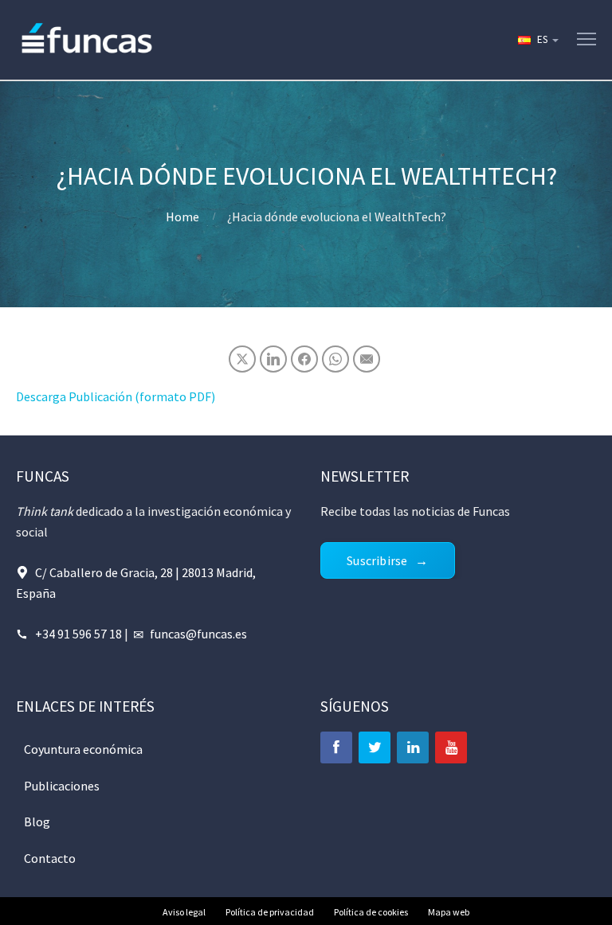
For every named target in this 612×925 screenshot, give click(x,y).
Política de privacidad (270, 912)
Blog (37, 821)
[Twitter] (374, 747)
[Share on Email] (366, 359)
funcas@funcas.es (198, 634)
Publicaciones (62, 786)
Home (182, 216)
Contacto (50, 858)
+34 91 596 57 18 (78, 634)
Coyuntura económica (83, 749)
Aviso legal (184, 912)
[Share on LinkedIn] (273, 359)
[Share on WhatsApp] (335, 359)
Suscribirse (377, 560)
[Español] (537, 39)
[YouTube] (451, 747)
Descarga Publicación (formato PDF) (115, 396)
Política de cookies (371, 912)
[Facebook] (336, 747)
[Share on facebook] (304, 359)
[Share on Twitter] (242, 359)
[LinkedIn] (413, 747)
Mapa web (448, 912)
